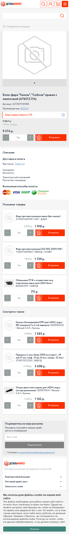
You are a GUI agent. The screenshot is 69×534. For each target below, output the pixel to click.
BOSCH (25, 108)
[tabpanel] (34, 55)
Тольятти (20, 164)
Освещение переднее (18, 26)
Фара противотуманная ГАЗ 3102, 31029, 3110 (38, 249)
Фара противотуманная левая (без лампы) (38, 216)
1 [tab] (34, 82)
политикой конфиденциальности (37, 452)
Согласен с (31, 452)
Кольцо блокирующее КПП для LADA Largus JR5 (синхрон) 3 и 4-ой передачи (39, 324)
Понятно (34, 529)
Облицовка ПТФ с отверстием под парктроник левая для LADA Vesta (34, 282)
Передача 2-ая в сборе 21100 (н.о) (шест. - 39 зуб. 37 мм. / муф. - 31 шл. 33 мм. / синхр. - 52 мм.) (39, 356)
